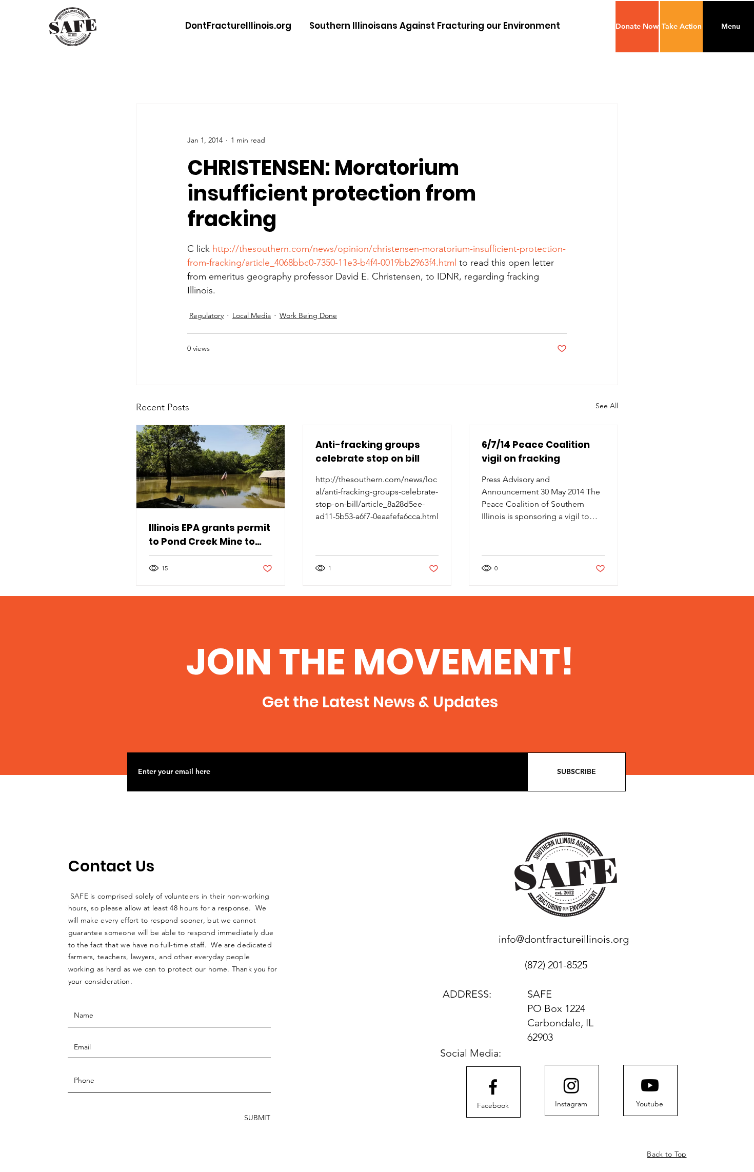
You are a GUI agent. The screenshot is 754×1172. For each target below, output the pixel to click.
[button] (637, 26)
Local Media (251, 315)
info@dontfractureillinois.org (564, 939)
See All (607, 405)
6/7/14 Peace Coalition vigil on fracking (536, 451)
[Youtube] (650, 1085)
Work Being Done (308, 315)
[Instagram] (571, 1085)
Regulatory (206, 315)
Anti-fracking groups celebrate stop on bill (367, 451)
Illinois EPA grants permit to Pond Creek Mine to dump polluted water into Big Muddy (209, 534)
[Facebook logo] (493, 1087)
